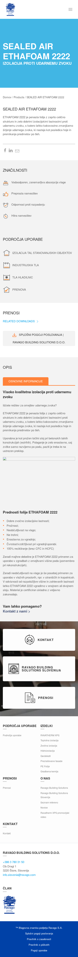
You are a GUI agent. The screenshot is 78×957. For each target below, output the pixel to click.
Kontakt (7, 833)
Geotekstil (46, 755)
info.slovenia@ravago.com (19, 875)
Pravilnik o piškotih (39, 944)
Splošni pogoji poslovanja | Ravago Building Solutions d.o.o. (39, 338)
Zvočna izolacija (49, 745)
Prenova (19, 289)
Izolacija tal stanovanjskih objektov (42, 253)
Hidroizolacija (48, 750)
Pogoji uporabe (39, 950)
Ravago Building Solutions (54, 787)
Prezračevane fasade (51, 761)
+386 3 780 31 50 (13, 862)
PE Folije (45, 766)
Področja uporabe (12, 735)
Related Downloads (19, 321)
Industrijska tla (25, 265)
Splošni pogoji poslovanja (39, 933)
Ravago (9, 905)
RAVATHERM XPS (50, 735)
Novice (44, 807)
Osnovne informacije (26, 381)
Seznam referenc (49, 802)
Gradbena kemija (49, 771)
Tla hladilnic (22, 277)
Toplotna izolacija (49, 740)
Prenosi (7, 787)
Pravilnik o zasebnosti (39, 939)
